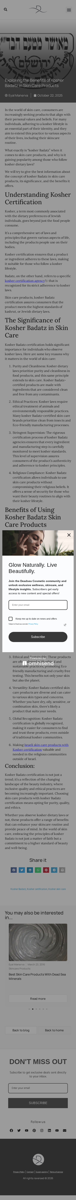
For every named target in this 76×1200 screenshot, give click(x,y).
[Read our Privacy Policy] (65, 625)
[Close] (69, 535)
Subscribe (38, 637)
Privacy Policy (33, 624)
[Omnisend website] (38, 661)
